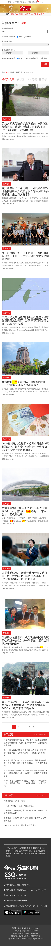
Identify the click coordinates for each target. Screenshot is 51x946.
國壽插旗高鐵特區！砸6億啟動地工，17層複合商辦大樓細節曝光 (23, 384)
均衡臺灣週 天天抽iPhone (14, 801)
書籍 (44, 79)
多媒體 (20, 79)
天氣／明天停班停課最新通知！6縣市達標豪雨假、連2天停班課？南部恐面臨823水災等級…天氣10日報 (25, 127)
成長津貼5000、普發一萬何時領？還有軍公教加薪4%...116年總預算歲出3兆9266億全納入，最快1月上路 (24, 576)
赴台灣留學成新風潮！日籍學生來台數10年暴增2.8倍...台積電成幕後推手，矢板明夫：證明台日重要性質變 (25, 773)
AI (43, 14)
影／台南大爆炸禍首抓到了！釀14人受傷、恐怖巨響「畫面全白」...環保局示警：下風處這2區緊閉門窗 (25, 753)
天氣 (40, 14)
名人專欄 (32, 79)
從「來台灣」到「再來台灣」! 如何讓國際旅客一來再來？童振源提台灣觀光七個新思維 (25, 256)
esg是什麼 (34, 14)
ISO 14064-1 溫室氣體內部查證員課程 (20, 825)
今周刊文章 (8, 79)
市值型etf (14, 14)
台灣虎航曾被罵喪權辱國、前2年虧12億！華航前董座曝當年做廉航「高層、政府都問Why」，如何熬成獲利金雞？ (25, 743)
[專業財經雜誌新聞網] (25, 8)
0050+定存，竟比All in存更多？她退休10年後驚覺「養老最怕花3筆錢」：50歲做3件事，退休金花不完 (25, 783)
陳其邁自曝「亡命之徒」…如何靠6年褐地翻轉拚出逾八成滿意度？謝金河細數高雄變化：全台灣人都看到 (25, 191)
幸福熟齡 (44, 58)
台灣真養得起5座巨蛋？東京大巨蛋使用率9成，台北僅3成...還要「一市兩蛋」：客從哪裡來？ (25, 511)
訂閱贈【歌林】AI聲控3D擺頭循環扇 (19, 806)
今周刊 (22, 58)
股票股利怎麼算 (24, 14)
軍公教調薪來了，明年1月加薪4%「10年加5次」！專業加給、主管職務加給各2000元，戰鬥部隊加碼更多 (25, 705)
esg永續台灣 (32, 58)
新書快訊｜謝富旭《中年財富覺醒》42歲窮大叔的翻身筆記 (25, 819)
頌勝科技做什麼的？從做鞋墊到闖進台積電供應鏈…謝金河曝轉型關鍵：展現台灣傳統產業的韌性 (25, 640)
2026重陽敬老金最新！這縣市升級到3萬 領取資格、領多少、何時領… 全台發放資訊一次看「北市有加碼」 (25, 446)
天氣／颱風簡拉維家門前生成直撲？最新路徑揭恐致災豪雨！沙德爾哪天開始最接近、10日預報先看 (25, 320)
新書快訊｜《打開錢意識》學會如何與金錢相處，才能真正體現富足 (25, 811)
